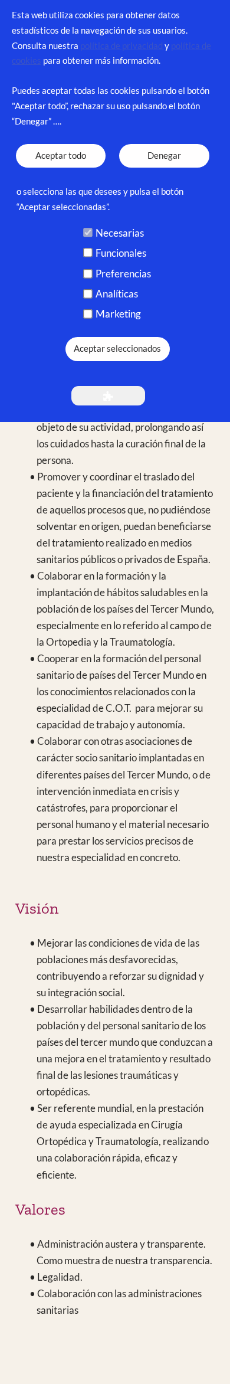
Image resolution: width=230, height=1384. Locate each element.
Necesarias (120, 233)
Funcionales (121, 253)
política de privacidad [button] (122, 46)
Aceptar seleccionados (117, 348)
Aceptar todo (60, 155)
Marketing (118, 313)
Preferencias (123, 273)
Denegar (164, 155)
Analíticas (117, 293)
